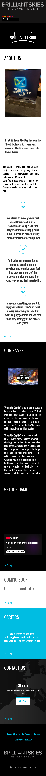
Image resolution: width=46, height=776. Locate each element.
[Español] (5, 16)
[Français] (12, 16)
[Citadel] (23, 6)
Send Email (23, 701)
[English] (3, 16)
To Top (8, 335)
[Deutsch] (8, 16)
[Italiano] (10, 16)
